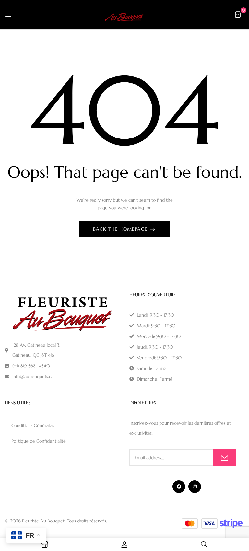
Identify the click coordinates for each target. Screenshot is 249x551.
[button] (237, 14)
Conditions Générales (32, 425)
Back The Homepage (121, 229)
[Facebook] (178, 486)
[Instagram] (194, 486)
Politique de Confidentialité (38, 441)
